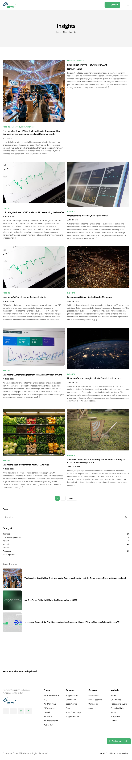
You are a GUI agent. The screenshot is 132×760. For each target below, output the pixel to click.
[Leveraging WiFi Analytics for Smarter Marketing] (98, 266)
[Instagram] (21, 711)
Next (71, 498)
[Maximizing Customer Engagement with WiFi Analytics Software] (34, 346)
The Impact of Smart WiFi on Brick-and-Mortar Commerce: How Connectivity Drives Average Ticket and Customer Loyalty (31, 132)
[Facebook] (6, 711)
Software (6, 547)
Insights (6, 127)
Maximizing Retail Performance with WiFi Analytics (26, 464)
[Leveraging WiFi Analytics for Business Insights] (34, 266)
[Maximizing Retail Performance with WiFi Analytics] (34, 432)
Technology (7, 551)
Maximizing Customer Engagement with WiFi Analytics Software (32, 374)
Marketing (15, 127)
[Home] (10, 4)
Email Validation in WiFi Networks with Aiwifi (87, 64)
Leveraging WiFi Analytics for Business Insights (24, 297)
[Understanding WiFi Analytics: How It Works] (98, 184)
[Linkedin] (28, 711)
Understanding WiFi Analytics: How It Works (87, 215)
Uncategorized (28, 127)
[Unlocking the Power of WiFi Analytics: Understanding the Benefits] (34, 182)
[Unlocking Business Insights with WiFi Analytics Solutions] (98, 348)
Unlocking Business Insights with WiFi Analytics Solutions (93, 378)
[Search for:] (66, 517)
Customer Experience (11, 537)
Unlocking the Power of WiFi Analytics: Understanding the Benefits (33, 212)
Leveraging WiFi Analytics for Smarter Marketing (89, 297)
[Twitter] (13, 711)
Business (71, 61)
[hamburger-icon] (128, 5)
